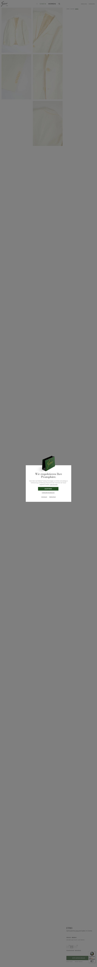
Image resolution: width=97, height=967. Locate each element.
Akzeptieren (48, 488)
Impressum (44, 497)
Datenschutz (52, 497)
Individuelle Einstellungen (48, 492)
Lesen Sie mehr (54, 484)
